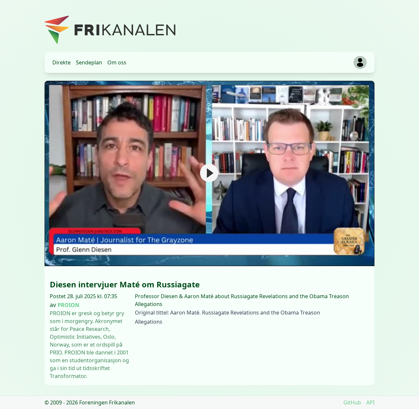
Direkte (61, 62)
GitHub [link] (352, 402)
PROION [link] (68, 305)
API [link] (370, 402)
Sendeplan (89, 62)
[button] (209, 173)
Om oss (116, 62)
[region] (209, 173)
